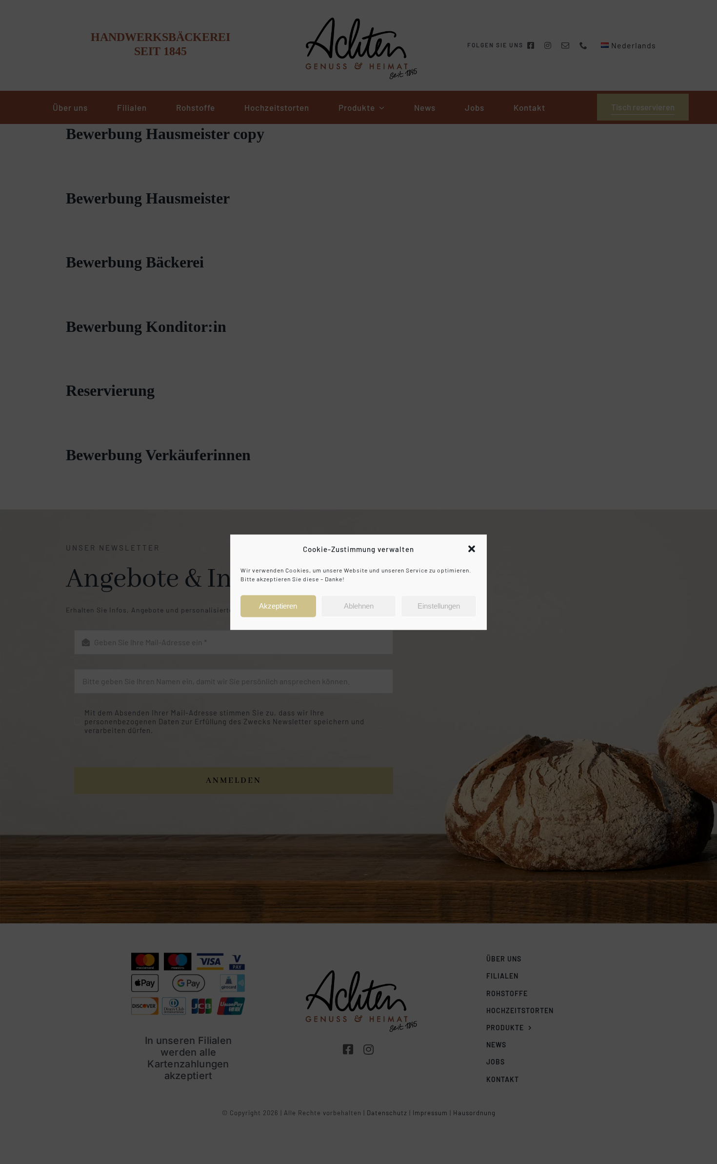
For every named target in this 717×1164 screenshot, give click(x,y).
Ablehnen (359, 606)
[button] (472, 549)
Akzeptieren (278, 606)
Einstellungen (439, 606)
